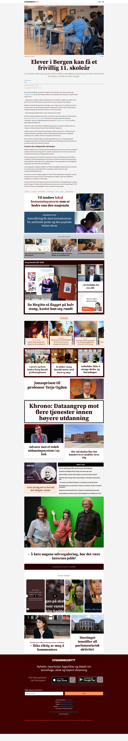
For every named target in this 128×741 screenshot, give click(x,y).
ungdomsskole (69, 191)
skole (56, 191)
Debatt (64, 318)
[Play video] (55, 595)
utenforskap (50, 191)
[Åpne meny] (103, 2)
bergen (27, 191)
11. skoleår (34, 191)
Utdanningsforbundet (66, 704)
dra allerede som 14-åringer (62, 120)
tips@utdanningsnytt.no (66, 702)
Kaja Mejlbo (69, 700)
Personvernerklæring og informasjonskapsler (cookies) (63, 712)
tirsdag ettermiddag (29, 94)
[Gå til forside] (31, 2)
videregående (41, 191)
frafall (62, 191)
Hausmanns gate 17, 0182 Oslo (66, 706)
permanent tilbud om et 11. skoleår (35, 118)
